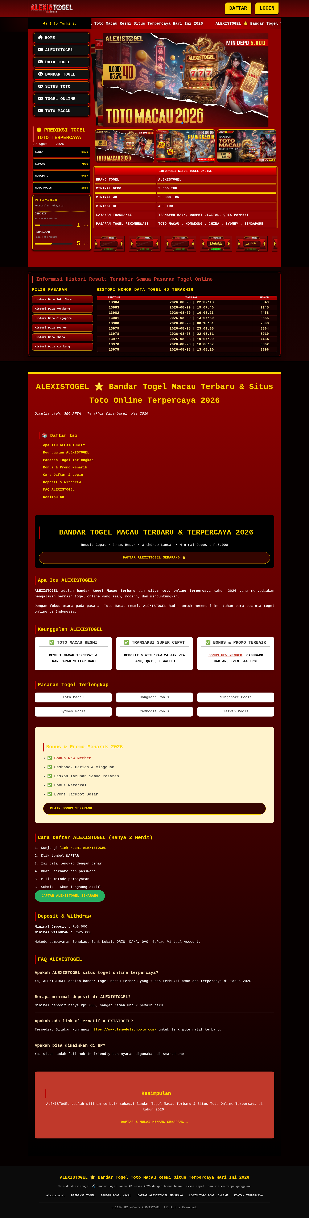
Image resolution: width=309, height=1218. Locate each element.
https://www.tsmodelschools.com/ (124, 1030)
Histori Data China (50, 337)
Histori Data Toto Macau (54, 299)
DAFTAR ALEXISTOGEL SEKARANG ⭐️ (154, 558)
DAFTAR (238, 8)
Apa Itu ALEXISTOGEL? (64, 445)
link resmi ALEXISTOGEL (83, 848)
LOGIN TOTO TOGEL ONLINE (208, 1195)
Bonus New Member (225, 655)
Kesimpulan (53, 497)
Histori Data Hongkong (52, 308)
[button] (182, 123)
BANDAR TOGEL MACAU (116, 1195)
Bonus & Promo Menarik (65, 467)
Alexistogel (55, 1195)
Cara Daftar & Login (63, 475)
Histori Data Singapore (53, 318)
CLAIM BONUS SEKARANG (71, 808)
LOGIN (267, 8)
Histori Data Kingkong (52, 346)
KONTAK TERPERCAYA (248, 1195)
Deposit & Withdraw (62, 482)
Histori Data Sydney (51, 327)
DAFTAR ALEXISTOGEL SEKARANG (69, 896)
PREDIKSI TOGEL (83, 1195)
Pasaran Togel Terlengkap (68, 460)
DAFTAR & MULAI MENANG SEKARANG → (154, 1122)
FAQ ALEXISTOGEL (59, 490)
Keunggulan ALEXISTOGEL (66, 453)
